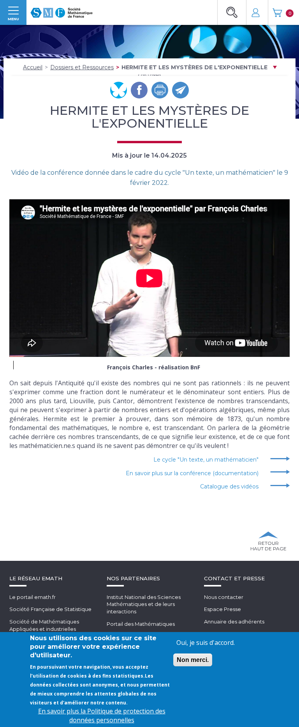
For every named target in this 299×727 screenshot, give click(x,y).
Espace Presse (222, 609)
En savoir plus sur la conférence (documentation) (192, 473)
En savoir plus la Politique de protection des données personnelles (101, 715)
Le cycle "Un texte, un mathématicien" (206, 459)
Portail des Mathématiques (141, 624)
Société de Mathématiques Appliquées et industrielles (44, 625)
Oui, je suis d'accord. (205, 642)
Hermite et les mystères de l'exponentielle (194, 67)
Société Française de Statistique (50, 609)
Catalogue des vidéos (229, 486)
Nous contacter (223, 597)
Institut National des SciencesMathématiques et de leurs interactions (144, 604)
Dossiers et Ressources (82, 67)
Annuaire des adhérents (234, 621)
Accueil (32, 67)
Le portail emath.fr (32, 597)
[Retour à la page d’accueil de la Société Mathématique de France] (61, 10)
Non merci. (193, 660)
